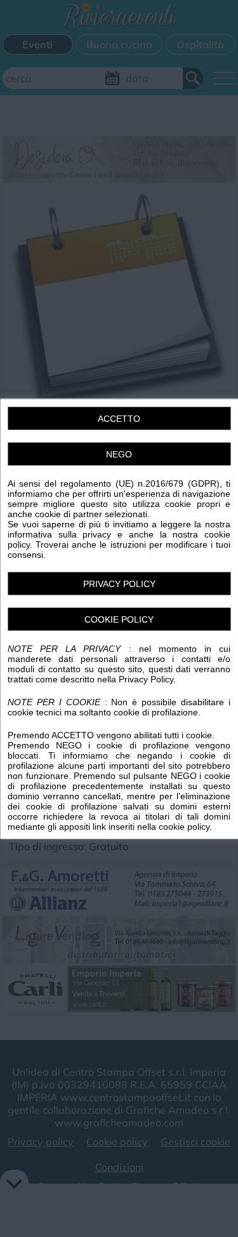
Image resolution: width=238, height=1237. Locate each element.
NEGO (119, 454)
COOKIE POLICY (119, 619)
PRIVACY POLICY (119, 583)
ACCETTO (119, 418)
